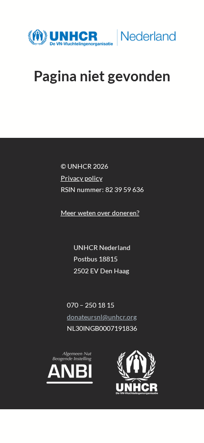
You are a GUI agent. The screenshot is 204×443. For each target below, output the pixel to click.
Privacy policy (81, 178)
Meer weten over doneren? (100, 213)
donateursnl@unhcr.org (102, 317)
